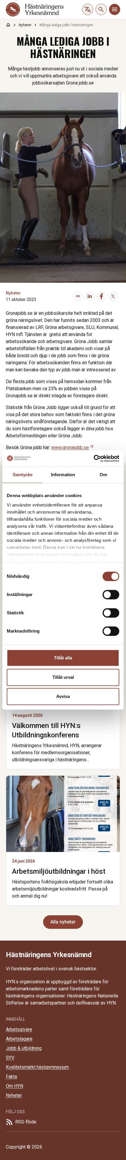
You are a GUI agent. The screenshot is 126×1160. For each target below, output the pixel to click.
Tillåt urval (63, 677)
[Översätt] (87, 9)
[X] (113, 296)
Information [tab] (63, 474)
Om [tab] (103, 474)
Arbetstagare (19, 1039)
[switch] (111, 594)
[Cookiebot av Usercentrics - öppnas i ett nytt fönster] (93, 458)
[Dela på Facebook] (101, 296)
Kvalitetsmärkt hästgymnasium (37, 1067)
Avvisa (63, 696)
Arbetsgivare (19, 1029)
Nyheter (13, 293)
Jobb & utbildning (24, 1048)
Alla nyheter (63, 922)
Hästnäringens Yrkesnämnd (48, 955)
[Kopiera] (78, 296)
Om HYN (14, 1086)
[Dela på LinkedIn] (89, 296)
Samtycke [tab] (23, 474)
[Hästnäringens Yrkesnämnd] (35, 9)
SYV (10, 1057)
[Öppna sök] (101, 9)
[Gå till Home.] (8, 24)
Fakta (11, 1076)
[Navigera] (114, 9)
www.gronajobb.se (72, 447)
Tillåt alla (63, 657)
